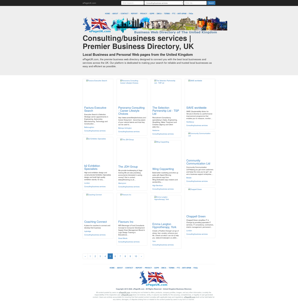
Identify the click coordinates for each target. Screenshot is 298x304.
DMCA (159, 13)
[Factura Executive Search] (98, 91)
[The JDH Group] (132, 150)
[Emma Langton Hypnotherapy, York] (166, 207)
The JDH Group (128, 166)
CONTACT (125, 13)
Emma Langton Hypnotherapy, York (164, 225)
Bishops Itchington (125, 128)
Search (211, 3)
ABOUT (115, 13)
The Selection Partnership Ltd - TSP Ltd (165, 110)
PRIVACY (143, 13)
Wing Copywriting (163, 169)
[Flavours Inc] (132, 205)
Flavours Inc (125, 221)
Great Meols (122, 238)
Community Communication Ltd (198, 161)
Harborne (155, 130)
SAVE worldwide (196, 107)
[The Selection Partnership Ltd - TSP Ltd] (166, 91)
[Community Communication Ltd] (200, 143)
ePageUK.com (89, 2)
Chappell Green (196, 216)
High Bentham (157, 185)
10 (136, 256)
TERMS (167, 13)
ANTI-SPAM (181, 13)
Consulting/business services (95, 131)
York (154, 241)
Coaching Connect (95, 221)
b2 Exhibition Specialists (92, 167)
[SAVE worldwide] (200, 91)
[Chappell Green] (200, 199)
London (87, 183)
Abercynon (122, 183)
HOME (107, 13)
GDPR (152, 13)
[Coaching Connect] (98, 205)
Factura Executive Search (95, 109)
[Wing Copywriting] (166, 152)
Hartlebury (190, 122)
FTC (173, 13)
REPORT (134, 13)
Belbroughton (89, 127)
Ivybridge (87, 231)
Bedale (188, 177)
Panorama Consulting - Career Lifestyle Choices (131, 110)
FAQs (191, 13)
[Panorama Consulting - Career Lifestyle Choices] (132, 91)
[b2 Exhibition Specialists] (98, 149)
